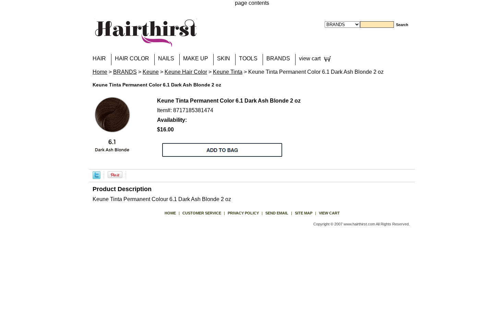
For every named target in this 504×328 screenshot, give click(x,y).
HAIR (99, 58)
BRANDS (278, 58)
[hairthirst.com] (145, 43)
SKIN (223, 58)
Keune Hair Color (186, 72)
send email (276, 213)
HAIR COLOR (132, 58)
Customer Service (201, 213)
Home (100, 72)
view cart (310, 58)
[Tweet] (96, 175)
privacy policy (243, 213)
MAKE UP (195, 58)
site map (303, 213)
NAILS (166, 58)
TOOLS (248, 58)
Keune (151, 72)
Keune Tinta (227, 72)
